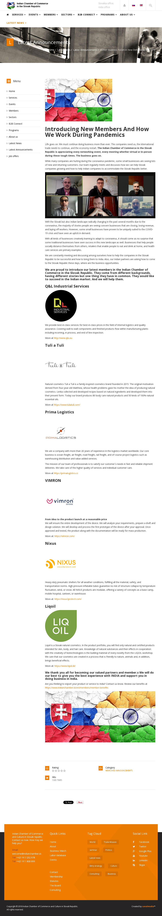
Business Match (58, 850)
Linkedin (142, 860)
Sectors (66, 14)
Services (17, 14)
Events (33, 14)
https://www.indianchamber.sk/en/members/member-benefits (76, 687)
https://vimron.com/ (64, 536)
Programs (108, 14)
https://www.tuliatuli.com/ (67, 404)
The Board (55, 885)
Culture (113, 866)
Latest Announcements (85, 49)
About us (126, 14)
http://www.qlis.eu (63, 337)
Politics (109, 850)
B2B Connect (86, 14)
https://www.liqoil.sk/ (64, 665)
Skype (141, 864)
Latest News (15, 22)
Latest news (95, 858)
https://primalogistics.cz (66, 473)
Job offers (14, 156)
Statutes (54, 880)
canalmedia (148, 906)
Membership (56, 876)
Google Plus (144, 851)
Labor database (58, 855)
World (92, 842)
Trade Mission (110, 842)
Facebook (143, 841)
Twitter (142, 846)
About (53, 846)
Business (112, 873)
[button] (124, 5)
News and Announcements (119, 770)
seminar (93, 850)
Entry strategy (96, 866)
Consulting (55, 889)
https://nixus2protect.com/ (67, 598)
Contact (54, 872)
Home (51, 49)
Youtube (143, 855)
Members (50, 14)
